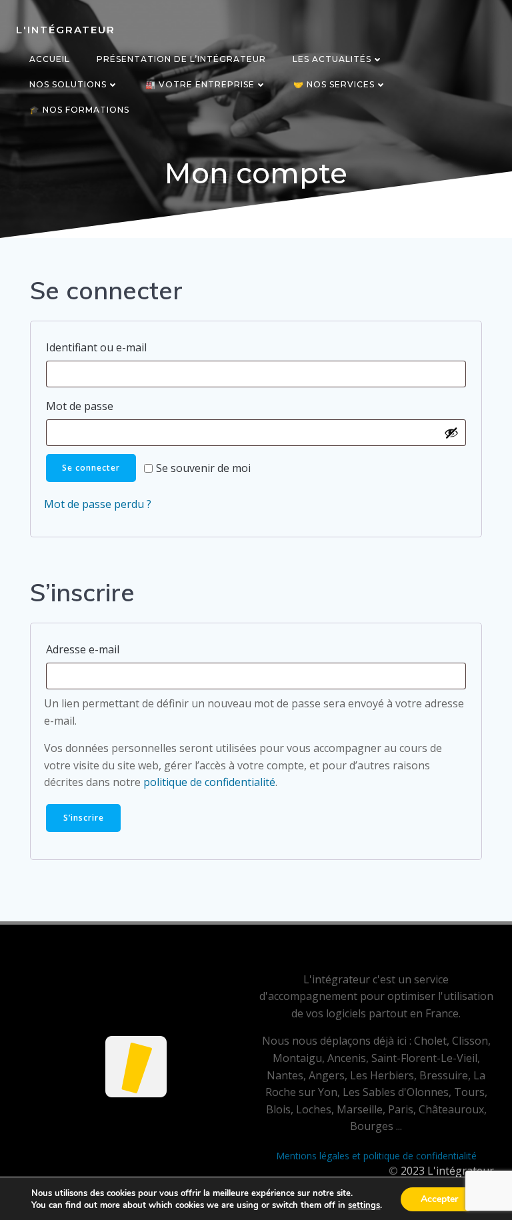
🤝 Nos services (334, 84)
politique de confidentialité (209, 782)
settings (364, 1205)
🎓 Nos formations (79, 110)
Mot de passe (112, 405)
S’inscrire (83, 817)
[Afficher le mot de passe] (451, 432)
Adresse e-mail (115, 649)
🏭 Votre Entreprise (200, 84)
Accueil (49, 59)
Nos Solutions (68, 84)
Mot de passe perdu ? (97, 504)
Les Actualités (332, 59)
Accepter (439, 1199)
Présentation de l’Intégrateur (181, 59)
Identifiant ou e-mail (128, 347)
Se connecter (91, 467)
